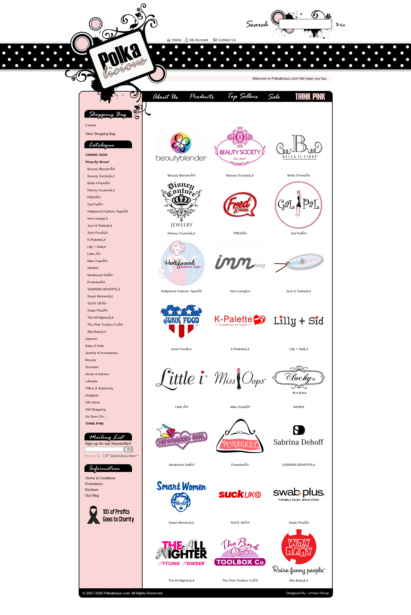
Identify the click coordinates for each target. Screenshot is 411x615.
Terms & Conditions (100, 478)
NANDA (93, 268)
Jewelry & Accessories (101, 353)
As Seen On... (96, 416)
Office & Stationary (99, 388)
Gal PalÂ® (95, 204)
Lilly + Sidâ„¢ (96, 247)
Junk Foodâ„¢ (97, 232)
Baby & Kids (94, 346)
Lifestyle (91, 381)
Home (176, 40)
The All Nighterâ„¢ (100, 317)
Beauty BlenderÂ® (101, 169)
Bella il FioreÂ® (98, 183)
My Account (199, 40)
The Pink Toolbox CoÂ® (105, 324)
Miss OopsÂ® (97, 261)
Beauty (90, 360)
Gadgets (91, 395)
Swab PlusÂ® (97, 310)
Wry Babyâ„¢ (96, 331)
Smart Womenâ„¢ (100, 296)
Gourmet (91, 367)
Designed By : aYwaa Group (307, 593)
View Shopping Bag (100, 134)
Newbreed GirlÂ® (100, 275)
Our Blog (92, 495)
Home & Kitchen (97, 374)
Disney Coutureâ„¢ (101, 190)
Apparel (91, 338)
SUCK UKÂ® (96, 303)
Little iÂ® (94, 254)
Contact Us (227, 40)
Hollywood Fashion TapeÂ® (107, 211)
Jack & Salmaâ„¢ (99, 225)
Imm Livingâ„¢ (97, 218)
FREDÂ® (94, 197)
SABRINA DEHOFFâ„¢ (103, 289)
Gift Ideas (92, 402)
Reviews (92, 490)
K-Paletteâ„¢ (96, 239)
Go (342, 25)
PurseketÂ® (96, 282)
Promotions (94, 484)
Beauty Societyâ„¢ (101, 176)
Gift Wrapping (95, 409)
